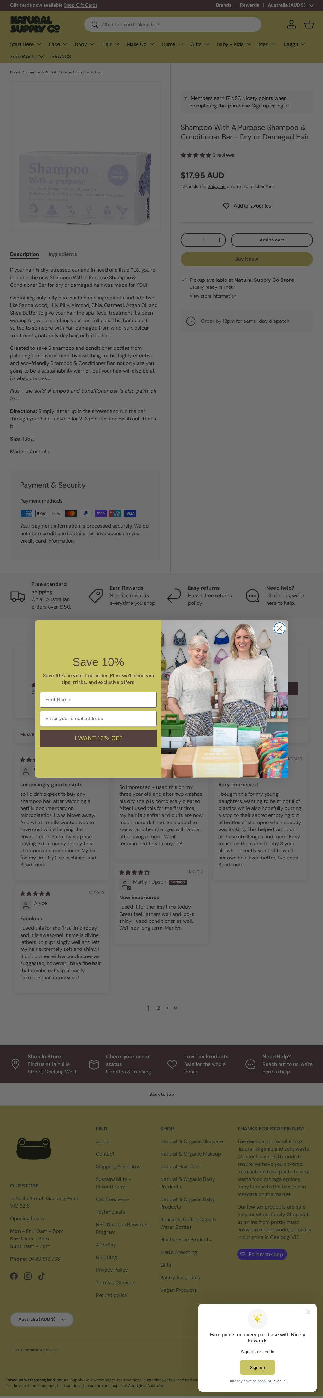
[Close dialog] (279, 628)
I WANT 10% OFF (98, 738)
